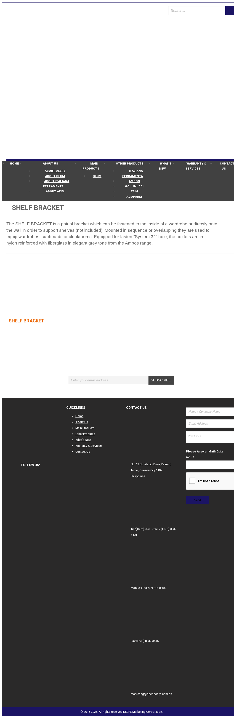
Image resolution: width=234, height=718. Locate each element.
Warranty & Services (196, 166)
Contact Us (82, 451)
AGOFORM (134, 196)
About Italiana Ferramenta (56, 183)
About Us (50, 163)
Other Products (130, 163)
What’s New (165, 166)
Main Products (90, 166)
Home (14, 163)
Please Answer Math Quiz (204, 451)
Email (108, 373)
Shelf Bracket (26, 321)
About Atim (55, 191)
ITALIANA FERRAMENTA (132, 173)
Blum (97, 176)
